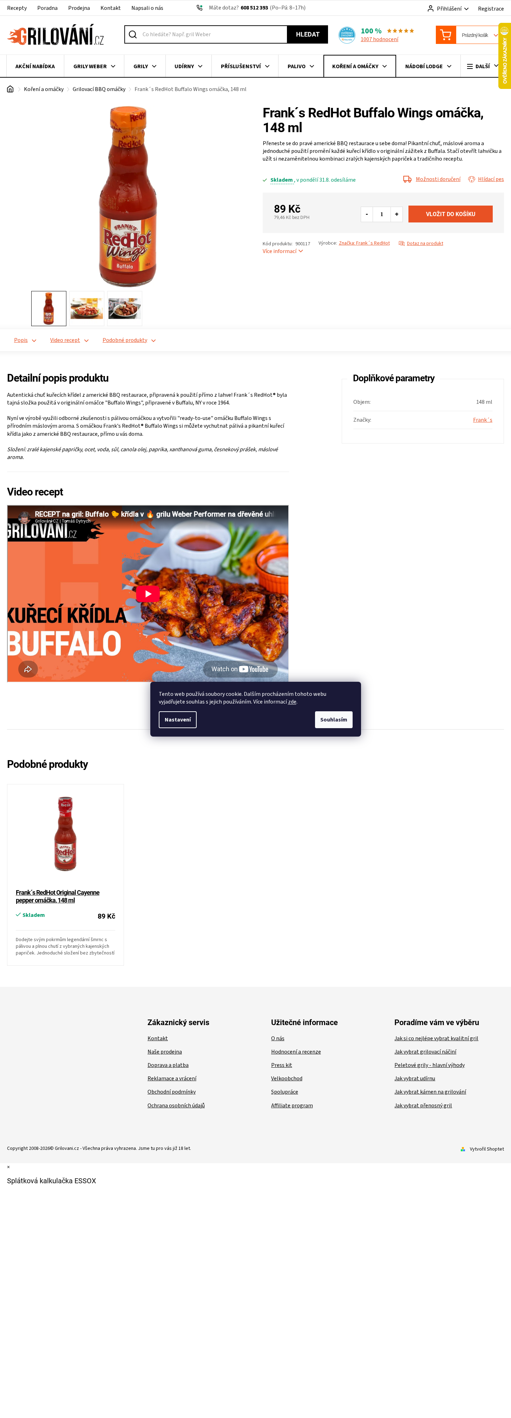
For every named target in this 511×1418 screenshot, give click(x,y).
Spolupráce (284, 1092)
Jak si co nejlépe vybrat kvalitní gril (436, 1038)
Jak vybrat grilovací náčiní (425, 1052)
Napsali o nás (147, 8)
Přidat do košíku (450, 214)
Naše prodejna (165, 1052)
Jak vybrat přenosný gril (423, 1105)
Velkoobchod (286, 1078)
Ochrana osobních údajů (176, 1105)
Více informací (279, 251)
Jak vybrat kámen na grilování (430, 1092)
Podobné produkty (125, 340)
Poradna (47, 8)
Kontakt (110, 8)
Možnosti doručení (438, 179)
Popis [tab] (21, 340)
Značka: (364, 243)
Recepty (17, 8)
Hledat (308, 34)
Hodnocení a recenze (296, 1052)
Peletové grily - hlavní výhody (429, 1065)
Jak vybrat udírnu (414, 1078)
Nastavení (178, 720)
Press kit (281, 1065)
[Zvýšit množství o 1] (396, 214)
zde (292, 702)
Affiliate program (292, 1105)
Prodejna (79, 8)
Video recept (65, 340)
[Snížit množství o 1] (367, 214)
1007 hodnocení (379, 39)
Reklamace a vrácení (172, 1078)
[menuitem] (35, 66)
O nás (277, 1038)
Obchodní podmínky (172, 1092)
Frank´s (482, 420)
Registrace (491, 9)
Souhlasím (333, 720)
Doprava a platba (168, 1065)
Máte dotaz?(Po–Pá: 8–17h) (257, 8)
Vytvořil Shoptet (487, 1149)
